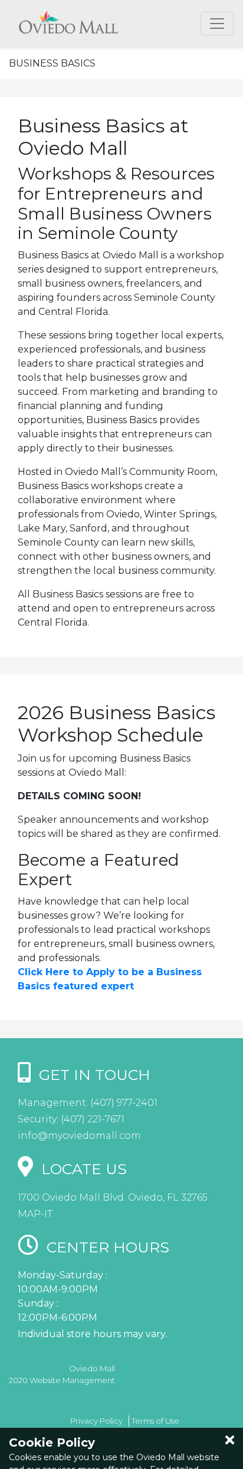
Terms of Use (155, 1420)
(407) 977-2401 (122, 1102)
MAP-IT (35, 1213)
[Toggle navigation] (217, 23)
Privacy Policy (96, 1420)
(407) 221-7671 (91, 1119)
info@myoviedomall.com (79, 1135)
